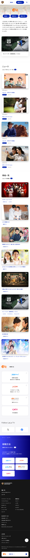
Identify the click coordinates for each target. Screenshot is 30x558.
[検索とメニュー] (27, 2)
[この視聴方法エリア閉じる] (26, 554)
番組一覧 (23, 16)
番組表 (11, 2)
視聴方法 (19, 2)
